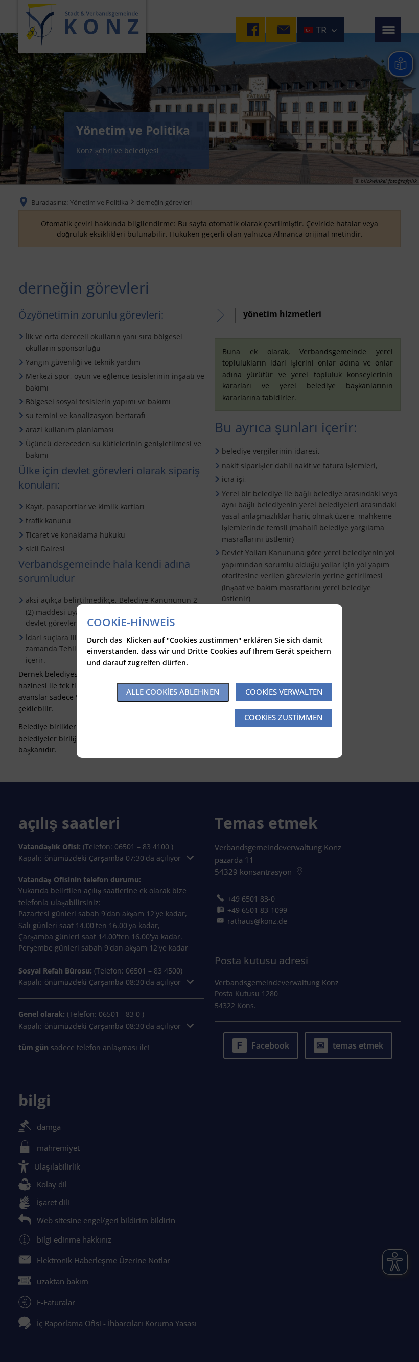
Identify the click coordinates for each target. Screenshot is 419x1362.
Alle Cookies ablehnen (173, 692)
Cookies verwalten (284, 692)
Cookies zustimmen (283, 717)
